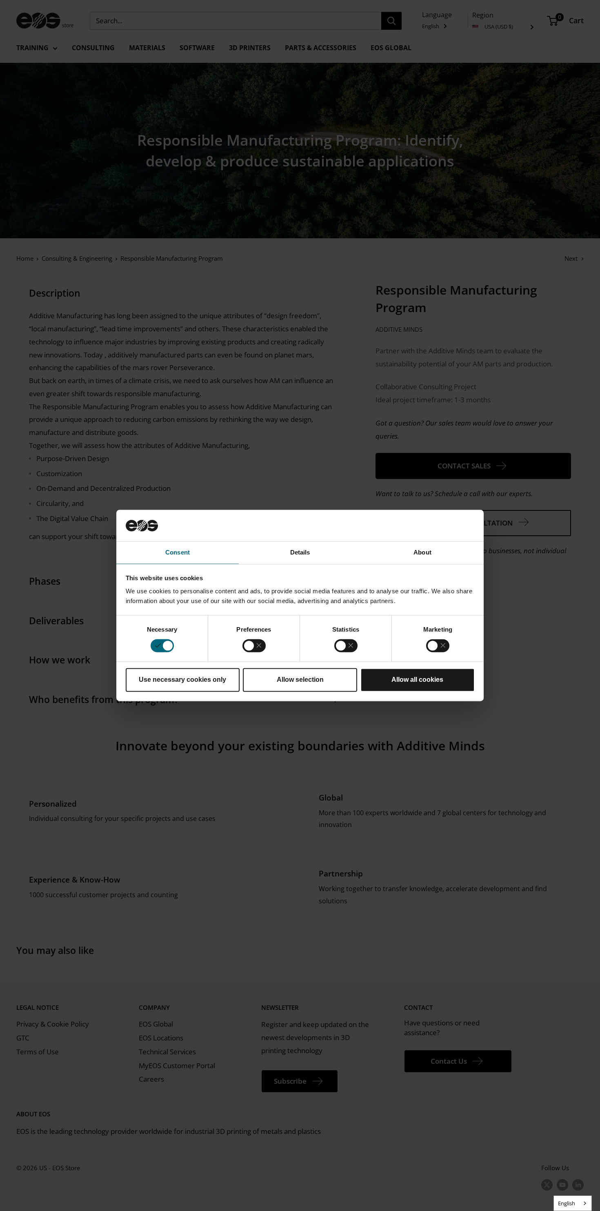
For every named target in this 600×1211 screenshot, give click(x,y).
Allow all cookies (417, 679)
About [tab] (422, 552)
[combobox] (572, 1203)
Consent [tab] (177, 552)
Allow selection (300, 679)
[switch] (254, 645)
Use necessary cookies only (182, 679)
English (566, 1203)
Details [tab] (300, 552)
